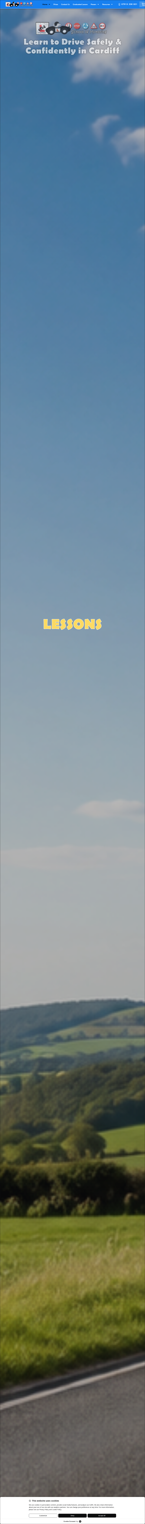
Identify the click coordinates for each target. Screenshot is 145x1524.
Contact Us (65, 4)
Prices (55, 4)
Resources (106, 4)
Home (44, 4)
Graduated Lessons (80, 4)
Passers (93, 4)
